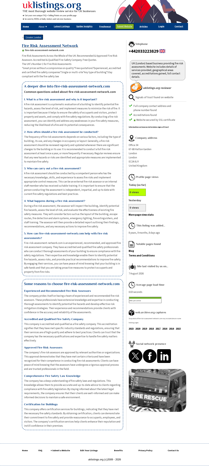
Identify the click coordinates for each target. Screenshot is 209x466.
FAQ (40, 450)
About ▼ (43, 26)
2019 (144, 328)
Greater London (33, 37)
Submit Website (124, 26)
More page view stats (141, 215)
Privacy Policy (145, 450)
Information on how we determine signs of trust (149, 127)
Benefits (118, 450)
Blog (131, 251)
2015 (178, 328)
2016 (164, 328)
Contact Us (173, 450)
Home (25, 450)
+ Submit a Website (60, 450)
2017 (158, 328)
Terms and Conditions (142, 255)
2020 (137, 328)
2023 (131, 328)
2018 (151, 328)
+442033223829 (144, 51)
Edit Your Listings (89, 450)
